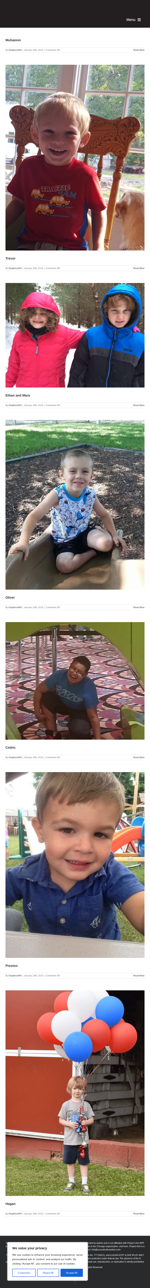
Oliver (10, 597)
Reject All (48, 1272)
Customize (24, 1272)
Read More (139, 50)
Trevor (10, 258)
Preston (11, 966)
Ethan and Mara (17, 395)
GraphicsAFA (15, 50)
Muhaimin (13, 40)
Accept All (71, 1272)
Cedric (10, 747)
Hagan (10, 1204)
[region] (47, 1261)
